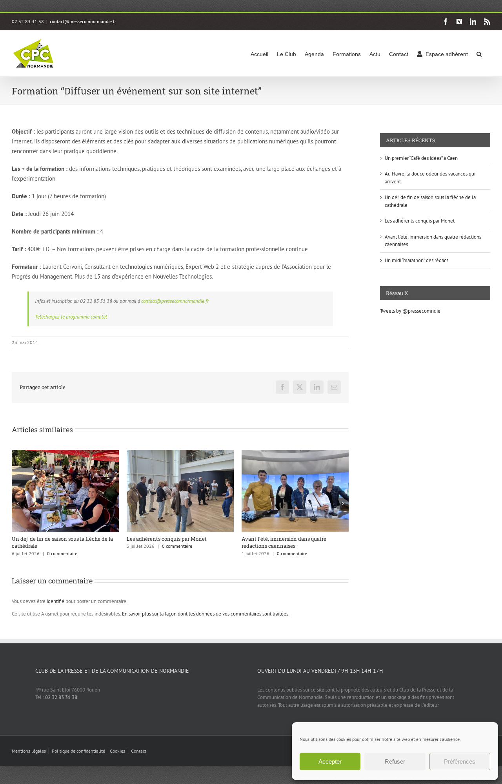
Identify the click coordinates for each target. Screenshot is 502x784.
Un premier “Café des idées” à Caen (421, 158)
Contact (138, 751)
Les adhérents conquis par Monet (167, 538)
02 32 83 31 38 (61, 697)
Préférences (459, 761)
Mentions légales (29, 751)
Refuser (395, 761)
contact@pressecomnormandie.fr (83, 21)
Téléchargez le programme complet (71, 316)
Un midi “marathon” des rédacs (416, 260)
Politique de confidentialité (78, 751)
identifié (55, 601)
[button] (479, 53)
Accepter (330, 761)
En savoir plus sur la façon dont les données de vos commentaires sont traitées (205, 613)
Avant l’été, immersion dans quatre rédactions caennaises (284, 542)
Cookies (117, 751)
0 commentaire (62, 553)
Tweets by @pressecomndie (410, 311)
